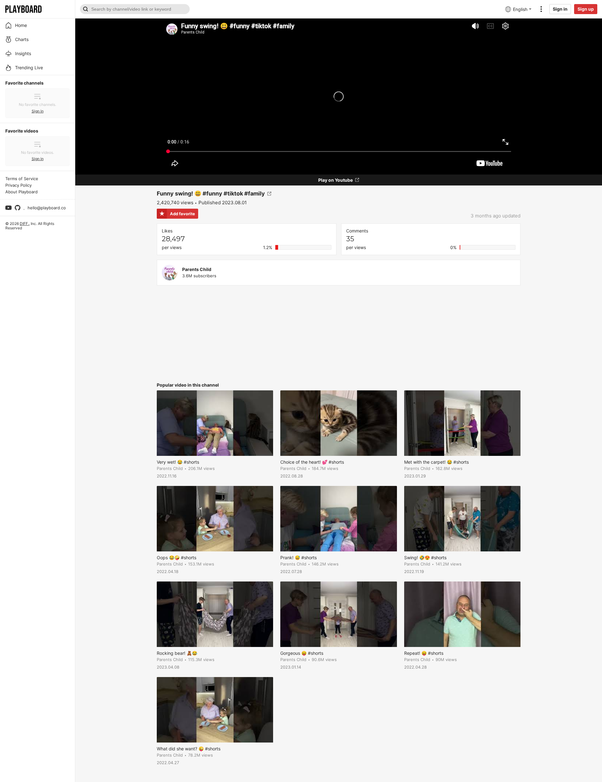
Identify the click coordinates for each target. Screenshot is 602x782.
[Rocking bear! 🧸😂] (215, 614)
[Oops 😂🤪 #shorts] (215, 518)
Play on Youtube (335, 180)
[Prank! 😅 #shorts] (338, 518)
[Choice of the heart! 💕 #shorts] (338, 423)
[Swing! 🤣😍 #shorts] (462, 518)
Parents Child (196, 269)
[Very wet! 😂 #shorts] (215, 423)
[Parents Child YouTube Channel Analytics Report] (169, 272)
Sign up (586, 9)
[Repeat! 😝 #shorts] (462, 614)
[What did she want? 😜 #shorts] (215, 710)
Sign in (560, 9)
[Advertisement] (338, 334)
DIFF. (24, 223)
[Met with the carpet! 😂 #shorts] (462, 423)
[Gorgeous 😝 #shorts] (338, 614)
